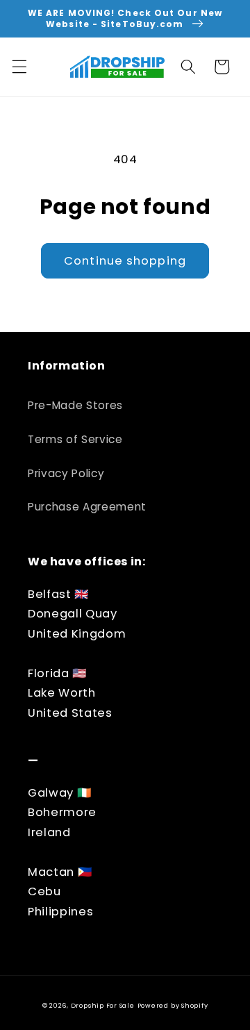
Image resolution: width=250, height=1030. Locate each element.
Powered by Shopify (173, 1005)
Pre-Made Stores (75, 405)
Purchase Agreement (87, 506)
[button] (18, 66)
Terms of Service (75, 439)
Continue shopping (125, 261)
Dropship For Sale (103, 1005)
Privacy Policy (66, 473)
